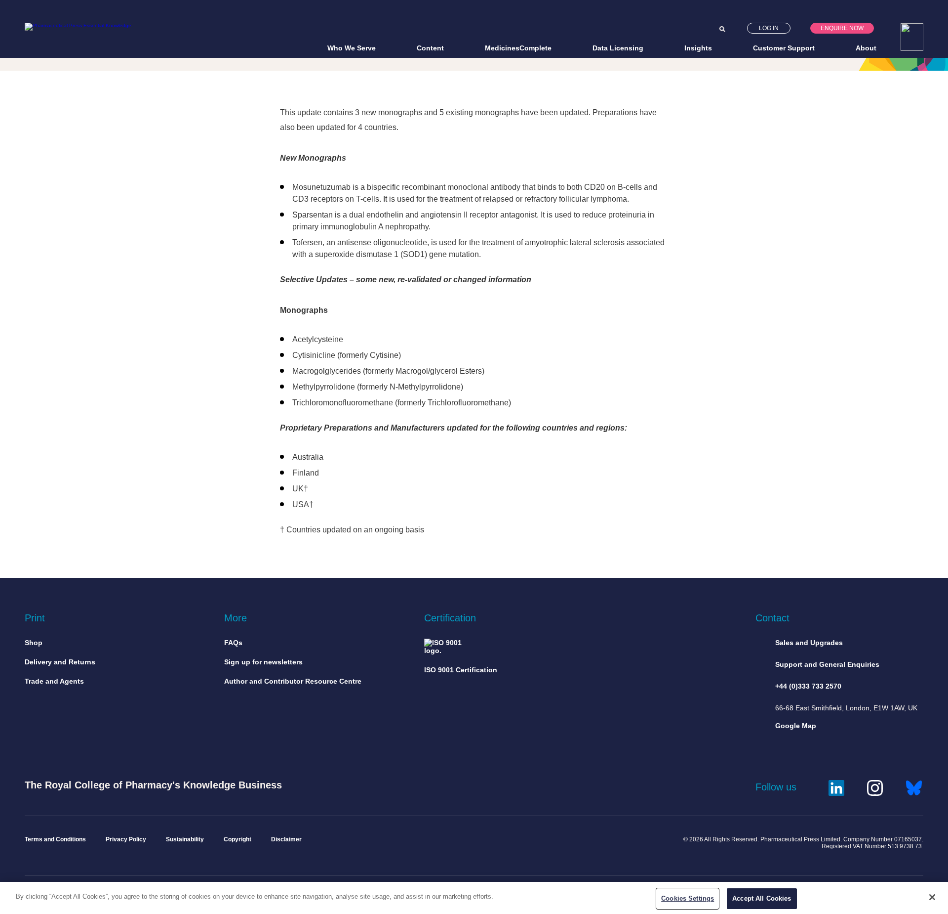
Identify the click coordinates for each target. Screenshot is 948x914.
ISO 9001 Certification (460, 670)
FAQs (233, 643)
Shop (33, 643)
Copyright (237, 839)
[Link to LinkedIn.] (836, 787)
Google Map (795, 726)
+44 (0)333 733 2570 (808, 686)
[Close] (932, 897)
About (866, 48)
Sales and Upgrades (809, 643)
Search (722, 29)
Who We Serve (351, 48)
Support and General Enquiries (827, 664)
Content (430, 48)
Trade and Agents (54, 681)
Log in (769, 28)
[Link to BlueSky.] (914, 787)
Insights (698, 48)
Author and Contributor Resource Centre (292, 681)
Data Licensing (617, 48)
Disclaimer (286, 839)
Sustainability (185, 839)
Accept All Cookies (761, 898)
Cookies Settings (687, 898)
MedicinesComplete (518, 48)
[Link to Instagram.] (875, 787)
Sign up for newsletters (263, 662)
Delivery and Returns (60, 662)
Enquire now (842, 28)
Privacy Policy (126, 839)
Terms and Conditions (55, 839)
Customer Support (784, 48)
